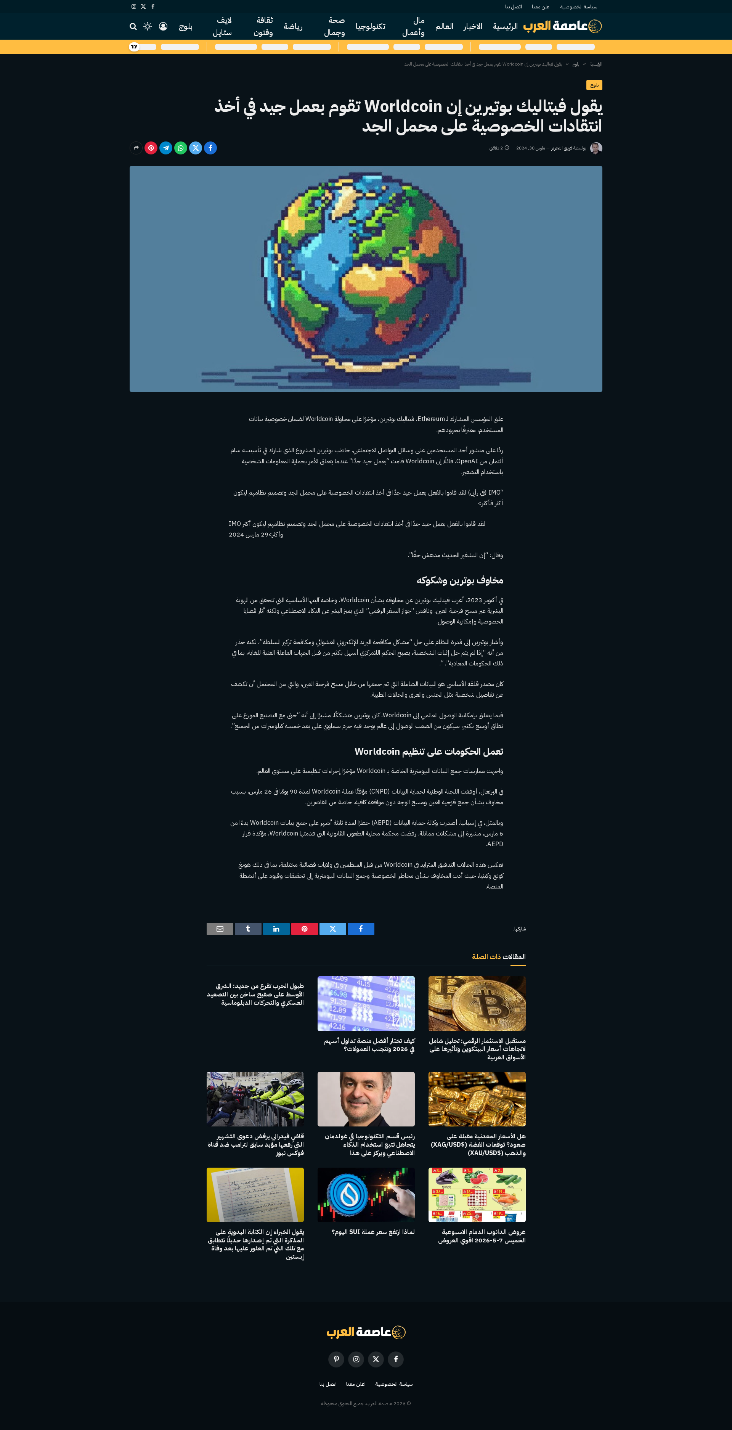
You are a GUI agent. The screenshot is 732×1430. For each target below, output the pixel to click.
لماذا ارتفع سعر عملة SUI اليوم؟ (373, 1232)
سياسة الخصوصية (578, 6)
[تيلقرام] (165, 147)
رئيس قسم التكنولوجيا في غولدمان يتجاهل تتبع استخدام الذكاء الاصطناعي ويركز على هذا (370, 1145)
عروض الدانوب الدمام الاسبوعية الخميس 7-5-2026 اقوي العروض (482, 1236)
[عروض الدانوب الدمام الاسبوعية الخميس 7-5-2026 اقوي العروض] (477, 1195)
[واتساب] (180, 147)
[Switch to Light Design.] (147, 26)
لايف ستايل (222, 26)
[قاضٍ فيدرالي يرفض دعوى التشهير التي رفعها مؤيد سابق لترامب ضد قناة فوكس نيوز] (255, 1099)
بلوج (186, 26)
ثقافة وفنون (263, 26)
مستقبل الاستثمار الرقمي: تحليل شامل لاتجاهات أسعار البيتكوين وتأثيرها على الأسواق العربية (477, 1049)
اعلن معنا (541, 6)
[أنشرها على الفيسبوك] (210, 147)
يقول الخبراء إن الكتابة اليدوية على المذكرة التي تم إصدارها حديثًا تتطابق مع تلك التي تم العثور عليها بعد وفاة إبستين (256, 1244)
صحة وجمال (334, 26)
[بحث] (134, 26)
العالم (444, 26)
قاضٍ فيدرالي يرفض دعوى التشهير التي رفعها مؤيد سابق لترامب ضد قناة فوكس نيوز (256, 1145)
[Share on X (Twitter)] (195, 147)
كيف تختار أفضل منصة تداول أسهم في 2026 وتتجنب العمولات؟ (369, 1045)
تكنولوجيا (370, 26)
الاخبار (473, 26)
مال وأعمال (413, 26)
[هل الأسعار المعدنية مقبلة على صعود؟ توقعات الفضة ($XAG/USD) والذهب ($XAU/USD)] (477, 1099)
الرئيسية (505, 26)
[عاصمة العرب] (563, 26)
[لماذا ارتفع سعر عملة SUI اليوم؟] (366, 1195)
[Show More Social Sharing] (136, 147)
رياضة (293, 26)
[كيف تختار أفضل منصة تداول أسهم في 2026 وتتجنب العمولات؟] (366, 1003)
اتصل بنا (513, 6)
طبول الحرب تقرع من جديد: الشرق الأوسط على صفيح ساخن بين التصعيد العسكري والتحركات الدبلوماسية (255, 994)
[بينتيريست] (150, 147)
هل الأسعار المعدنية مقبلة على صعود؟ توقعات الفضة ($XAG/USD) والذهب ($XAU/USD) (478, 1145)
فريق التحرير (561, 148)
